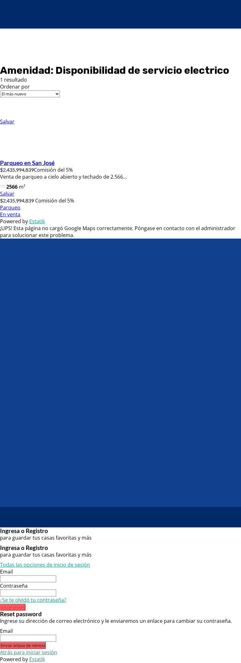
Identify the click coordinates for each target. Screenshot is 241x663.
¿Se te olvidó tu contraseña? (33, 599)
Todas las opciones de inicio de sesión (45, 564)
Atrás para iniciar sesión (28, 652)
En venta (10, 214)
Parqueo (10, 207)
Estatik (37, 221)
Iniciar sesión (13, 607)
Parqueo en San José (27, 162)
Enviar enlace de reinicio (23, 645)
